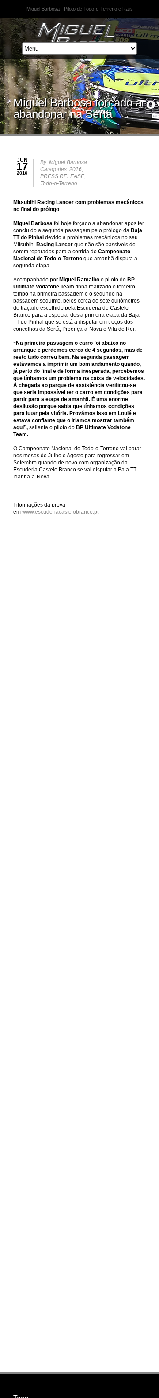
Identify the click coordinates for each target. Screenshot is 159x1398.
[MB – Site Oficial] (79, 28)
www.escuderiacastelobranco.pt (60, 512)
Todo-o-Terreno (58, 183)
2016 (75, 169)
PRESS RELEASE (62, 176)
